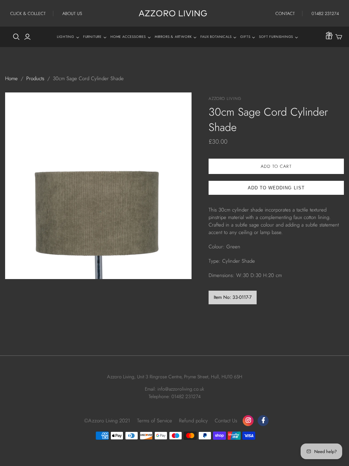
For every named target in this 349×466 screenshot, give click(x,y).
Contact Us (226, 420)
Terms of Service (154, 420)
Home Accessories (128, 36)
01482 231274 (325, 13)
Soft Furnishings (276, 36)
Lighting (65, 36)
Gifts (245, 36)
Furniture (92, 36)
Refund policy (193, 420)
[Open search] (16, 36)
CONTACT (285, 13)
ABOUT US (72, 13)
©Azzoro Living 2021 (107, 420)
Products (35, 78)
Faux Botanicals (215, 36)
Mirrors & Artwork (173, 36)
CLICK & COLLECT (28, 13)
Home (11, 78)
